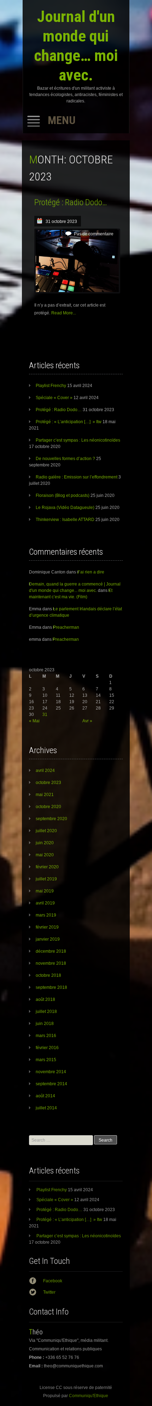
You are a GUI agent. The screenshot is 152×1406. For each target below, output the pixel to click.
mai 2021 (45, 794)
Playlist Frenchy (51, 385)
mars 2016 (46, 1035)
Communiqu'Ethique (88, 1395)
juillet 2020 (46, 830)
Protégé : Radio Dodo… (70, 202)
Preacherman (66, 627)
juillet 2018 (46, 1011)
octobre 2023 (48, 782)
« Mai (34, 720)
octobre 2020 (48, 806)
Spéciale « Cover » (54, 397)
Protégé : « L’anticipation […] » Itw (68, 421)
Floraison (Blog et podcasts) (62, 495)
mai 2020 (45, 854)
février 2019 (47, 927)
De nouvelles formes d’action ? (65, 458)
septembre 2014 (51, 1083)
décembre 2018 (51, 951)
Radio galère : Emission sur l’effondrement (76, 477)
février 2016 (47, 1047)
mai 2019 (45, 891)
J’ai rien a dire (90, 572)
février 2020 (47, 866)
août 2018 (45, 999)
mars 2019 (46, 915)
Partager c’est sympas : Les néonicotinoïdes (78, 440)
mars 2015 (46, 1059)
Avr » (87, 720)
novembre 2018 (51, 963)
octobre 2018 (48, 975)
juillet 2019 (46, 878)
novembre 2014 (51, 1071)
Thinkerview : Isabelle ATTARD (65, 519)
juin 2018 (45, 1023)
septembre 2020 (51, 818)
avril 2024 (45, 770)
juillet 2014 (46, 1107)
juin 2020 (45, 842)
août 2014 (45, 1095)
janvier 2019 (48, 939)
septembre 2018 (51, 987)
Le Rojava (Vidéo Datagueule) (65, 507)
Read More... (63, 312)
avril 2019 (45, 903)
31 (44, 714)
